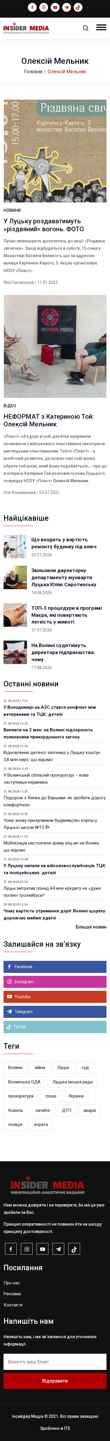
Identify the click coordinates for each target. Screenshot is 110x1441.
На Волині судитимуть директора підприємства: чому (63, 652)
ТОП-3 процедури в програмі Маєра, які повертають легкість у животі (66, 615)
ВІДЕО (10, 405)
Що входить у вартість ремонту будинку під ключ (64, 543)
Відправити (55, 1381)
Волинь (15, 1067)
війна (40, 1067)
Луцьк (63, 1067)
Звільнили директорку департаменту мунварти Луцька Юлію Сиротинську (64, 577)
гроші (50, 1096)
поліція (15, 1124)
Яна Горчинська (19, 282)
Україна (76, 1096)
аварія (89, 1110)
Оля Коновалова (20, 492)
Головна (33, 71)
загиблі (42, 1110)
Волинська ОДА (24, 1082)
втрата (41, 1124)
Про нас (12, 1283)
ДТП (66, 1110)
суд (85, 1067)
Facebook (23, 966)
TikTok (19, 1027)
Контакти (13, 1305)
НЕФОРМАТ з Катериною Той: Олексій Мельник (49, 420)
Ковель (15, 1110)
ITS (67, 1428)
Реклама (12, 1293)
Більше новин (91, 927)
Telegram (23, 1011)
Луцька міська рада (73, 1082)
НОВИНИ (12, 210)
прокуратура (20, 1096)
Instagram (24, 981)
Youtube (22, 996)
